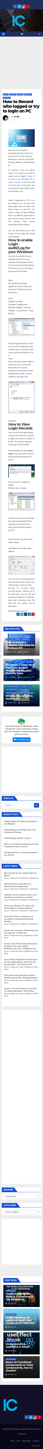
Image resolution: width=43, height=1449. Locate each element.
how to (5, 94)
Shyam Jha (24, 652)
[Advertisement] (21, 59)
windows (20, 94)
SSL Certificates (11, 689)
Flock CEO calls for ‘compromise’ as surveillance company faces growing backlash (18, 919)
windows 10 (26, 639)
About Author (26, 1441)
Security (12, 94)
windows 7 (28, 94)
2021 (7, 639)
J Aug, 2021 (11, 652)
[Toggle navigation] (22, 34)
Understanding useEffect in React (17, 838)
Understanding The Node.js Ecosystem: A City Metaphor (19, 1296)
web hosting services (27, 693)
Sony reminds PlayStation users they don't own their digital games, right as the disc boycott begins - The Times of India (21, 962)
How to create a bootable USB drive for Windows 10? (20, 645)
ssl (30, 686)
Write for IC (36, 1446)
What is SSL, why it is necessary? (19, 697)
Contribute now (22, 740)
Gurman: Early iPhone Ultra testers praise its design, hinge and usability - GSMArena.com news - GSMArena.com (20, 946)
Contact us (36, 1441)
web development (12, 693)
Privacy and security (13, 686)
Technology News (12, 662)
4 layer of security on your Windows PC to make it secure (21, 179)
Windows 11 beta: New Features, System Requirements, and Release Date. (20, 669)
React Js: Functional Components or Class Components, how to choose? (19, 1366)
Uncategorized (23, 689)
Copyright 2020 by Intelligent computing (15, 1429)
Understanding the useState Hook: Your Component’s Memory (20, 1320)
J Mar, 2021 (12, 703)
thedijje (16, 117)
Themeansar (21, 1434)
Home (12, 1441)
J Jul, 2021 (11, 677)
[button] (39, 34)
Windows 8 (6, 97)
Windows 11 (30, 662)
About (18, 1441)
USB (12, 639)
